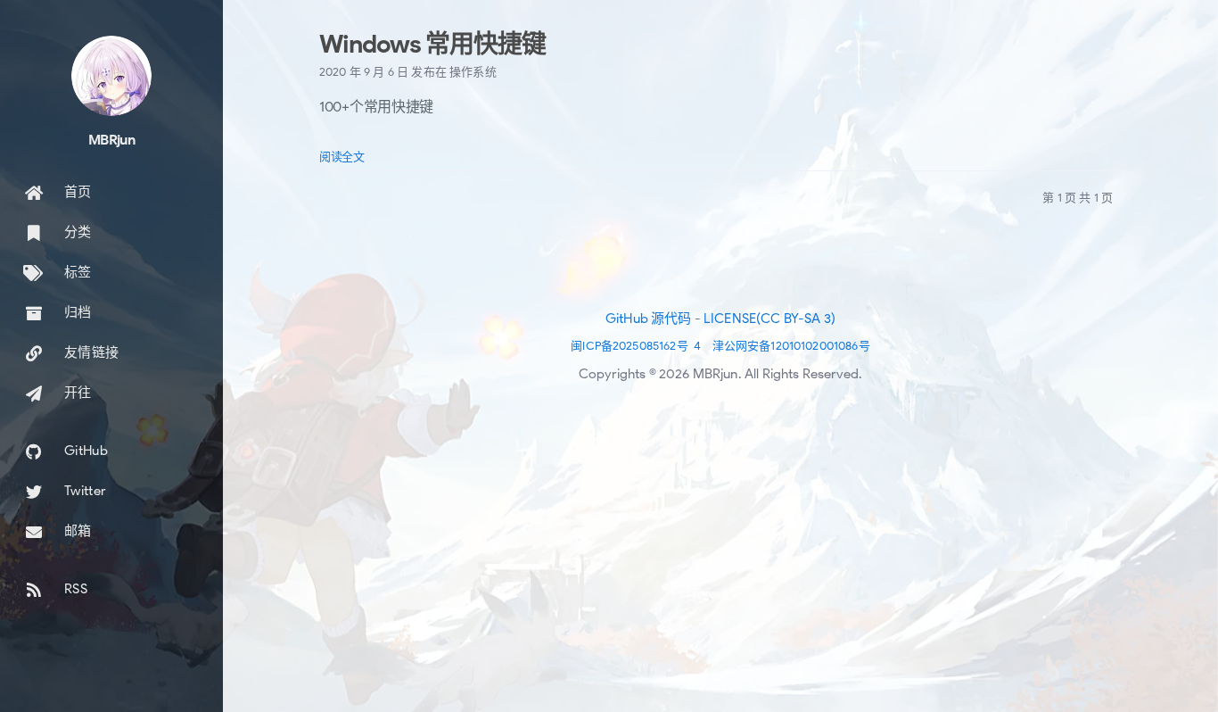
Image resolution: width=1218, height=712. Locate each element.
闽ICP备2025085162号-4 (636, 345)
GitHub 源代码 (648, 318)
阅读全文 (342, 156)
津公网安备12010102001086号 (791, 345)
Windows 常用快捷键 (432, 44)
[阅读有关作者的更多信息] (111, 76)
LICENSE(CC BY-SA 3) (769, 318)
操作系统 (473, 71)
